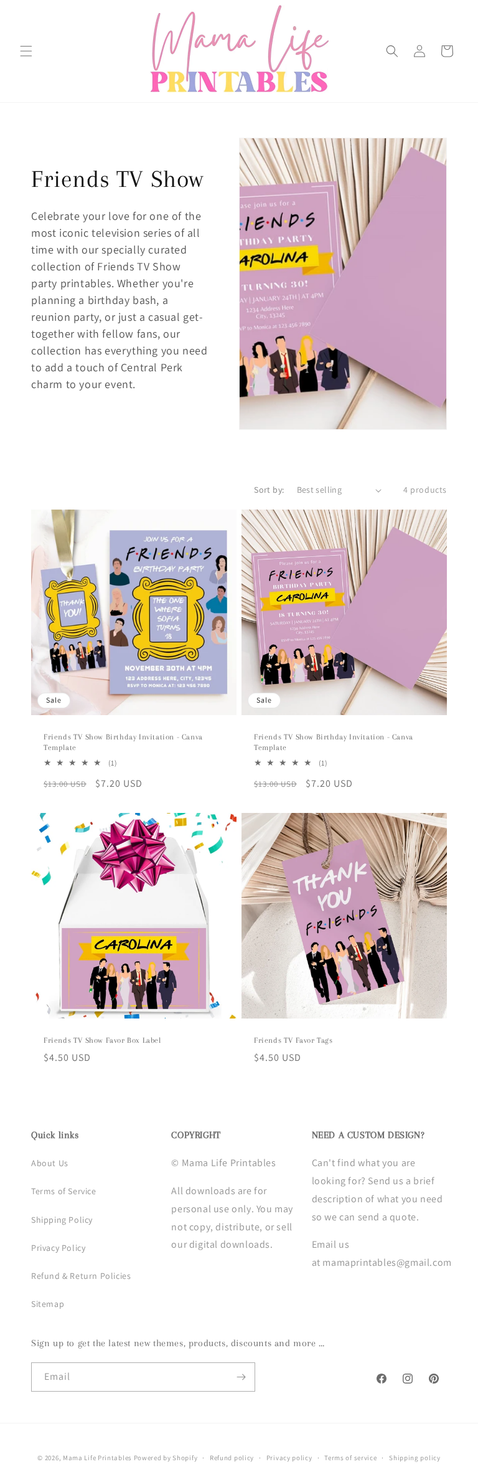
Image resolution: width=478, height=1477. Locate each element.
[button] (26, 51)
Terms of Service (63, 1191)
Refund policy (232, 1457)
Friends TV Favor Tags (293, 1040)
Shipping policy (415, 1457)
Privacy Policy (58, 1247)
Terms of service (350, 1457)
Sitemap (47, 1303)
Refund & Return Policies (81, 1275)
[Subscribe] (241, 1377)
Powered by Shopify (166, 1457)
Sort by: (269, 489)
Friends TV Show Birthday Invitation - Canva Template (123, 742)
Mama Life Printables (97, 1457)
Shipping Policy (62, 1219)
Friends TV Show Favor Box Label (102, 1040)
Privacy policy (289, 1457)
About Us (49, 1163)
